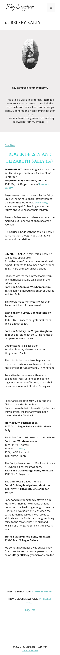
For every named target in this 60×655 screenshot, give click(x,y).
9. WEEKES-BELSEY (42, 591)
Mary (22, 448)
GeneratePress (30, 650)
